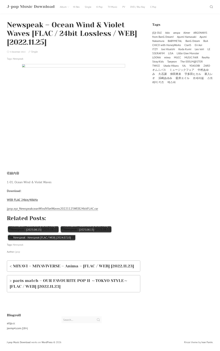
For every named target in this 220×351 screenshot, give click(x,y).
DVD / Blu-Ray (137, 6)
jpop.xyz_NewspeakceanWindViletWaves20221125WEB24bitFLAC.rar (52, 209)
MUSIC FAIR (191, 57)
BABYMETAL (175, 41)
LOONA (156, 57)
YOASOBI (194, 65)
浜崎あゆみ (165, 78)
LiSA (170, 53)
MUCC (177, 57)
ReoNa (206, 57)
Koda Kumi (184, 49)
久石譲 (162, 74)
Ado (167, 32)
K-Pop (99, 6)
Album (63, 6)
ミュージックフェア (181, 69)
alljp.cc (11, 323)
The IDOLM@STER (191, 61)
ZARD (207, 65)
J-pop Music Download (19, 342)
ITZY (155, 49)
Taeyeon (172, 61)
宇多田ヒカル (193, 74)
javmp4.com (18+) (17, 328)
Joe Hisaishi (168, 49)
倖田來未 (175, 74)
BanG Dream (192, 41)
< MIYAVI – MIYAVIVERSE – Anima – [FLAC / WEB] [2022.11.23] (72, 266)
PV (123, 6)
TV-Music (112, 6)
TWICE (156, 65)
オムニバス (159, 69)
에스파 (171, 82)
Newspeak (18, 58)
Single (88, 6)
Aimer (186, 32)
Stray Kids (158, 61)
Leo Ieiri (199, 49)
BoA (205, 41)
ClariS (187, 45)
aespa (176, 32)
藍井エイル (182, 78)
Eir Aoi (198, 45)
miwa (167, 57)
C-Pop (153, 6)
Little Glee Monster (188, 53)
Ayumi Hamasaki (186, 36)
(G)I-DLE (157, 32)
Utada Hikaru (171, 65)
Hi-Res (76, 6)
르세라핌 (198, 78)
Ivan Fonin (207, 342)
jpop (17, 251)
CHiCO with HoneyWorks (166, 45)
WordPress (47, 342)
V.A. (184, 65)
